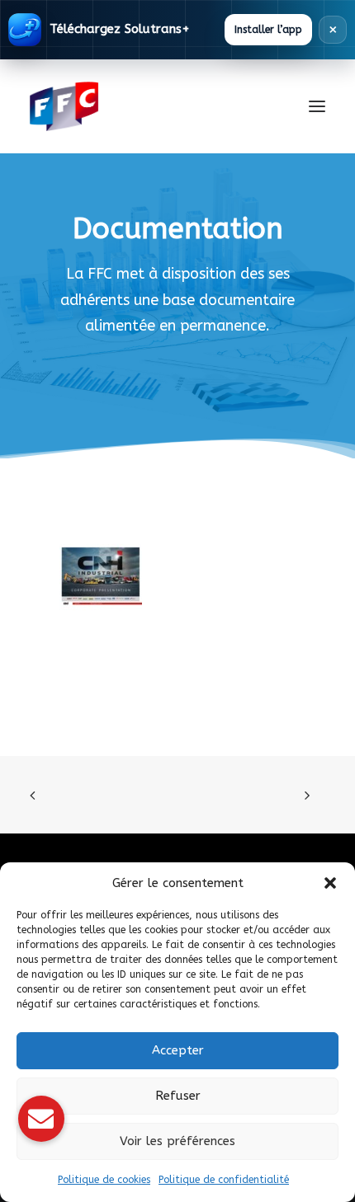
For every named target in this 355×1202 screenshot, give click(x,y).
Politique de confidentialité (224, 1180)
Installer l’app (268, 29)
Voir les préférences (177, 1141)
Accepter (178, 1050)
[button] (330, 883)
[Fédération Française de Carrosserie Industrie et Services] (124, 106)
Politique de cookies (104, 1180)
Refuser (178, 1095)
